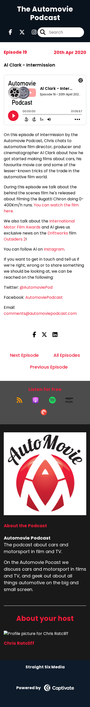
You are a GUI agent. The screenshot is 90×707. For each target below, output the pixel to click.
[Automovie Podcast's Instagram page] (31, 32)
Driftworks (58, 233)
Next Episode (24, 355)
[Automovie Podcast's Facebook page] (10, 32)
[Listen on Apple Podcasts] (35, 400)
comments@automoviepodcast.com (40, 313)
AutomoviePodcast (44, 297)
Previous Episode (49, 367)
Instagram (54, 249)
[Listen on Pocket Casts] (43, 412)
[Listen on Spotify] (52, 400)
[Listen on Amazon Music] (69, 400)
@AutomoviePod (36, 287)
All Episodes (67, 355)
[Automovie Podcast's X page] (19, 32)
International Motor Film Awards (39, 224)
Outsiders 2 (15, 239)
